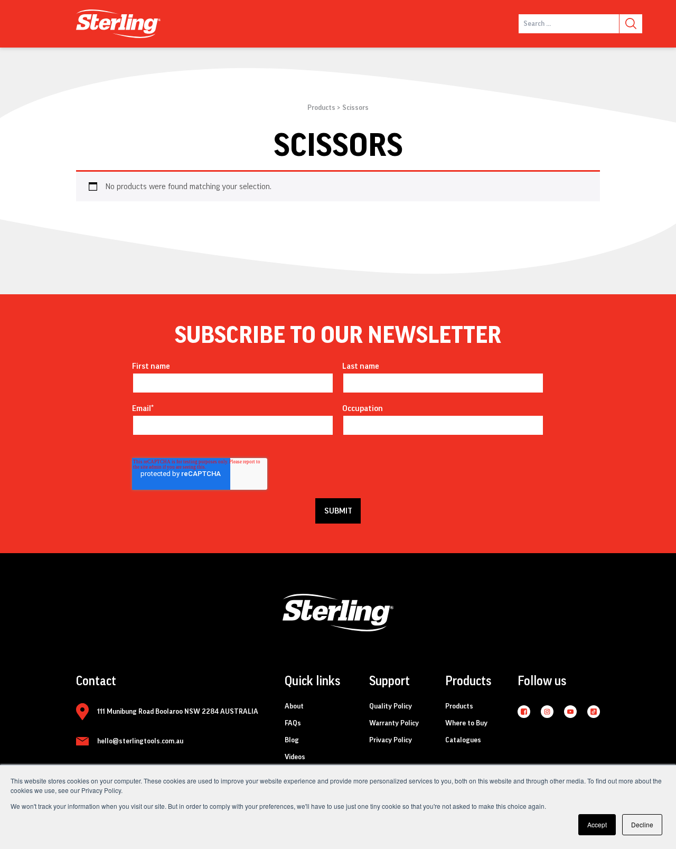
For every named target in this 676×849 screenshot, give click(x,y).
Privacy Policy (390, 740)
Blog (292, 740)
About (294, 706)
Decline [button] (642, 824)
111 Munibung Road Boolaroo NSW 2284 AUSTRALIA (177, 711)
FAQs (293, 723)
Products (321, 107)
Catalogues (463, 740)
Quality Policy (390, 706)
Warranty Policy (394, 723)
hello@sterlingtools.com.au (140, 741)
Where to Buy (466, 723)
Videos (295, 757)
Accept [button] (597, 824)
